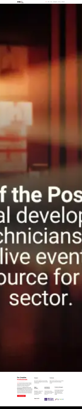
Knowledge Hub (55, 1)
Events (51, 1)
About (48, 1)
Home (46, 1)
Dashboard (63, 1)
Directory (59, 1)
